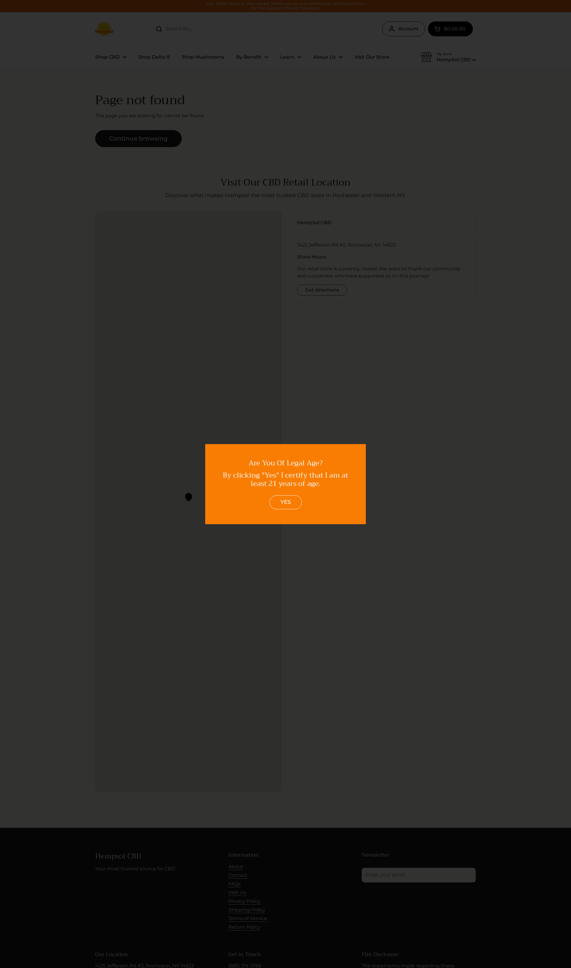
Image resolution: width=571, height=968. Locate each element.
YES (285, 502)
